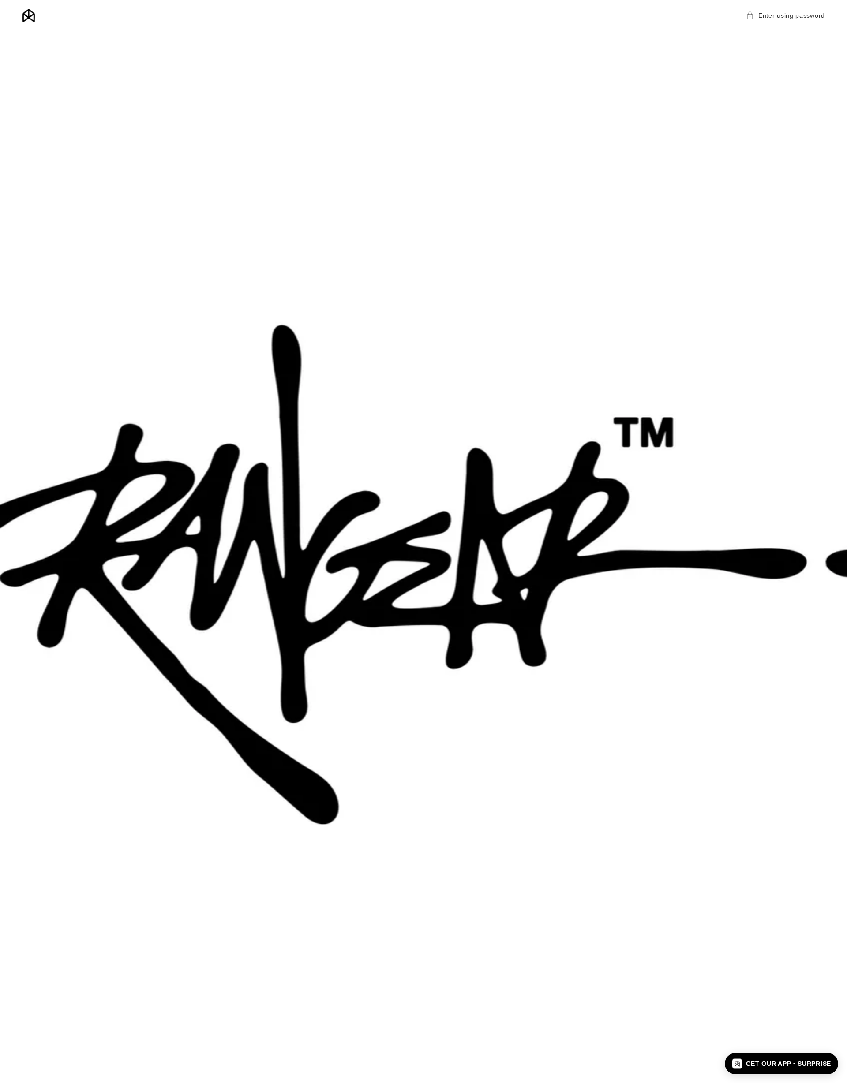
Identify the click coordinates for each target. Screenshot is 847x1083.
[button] (785, 15)
